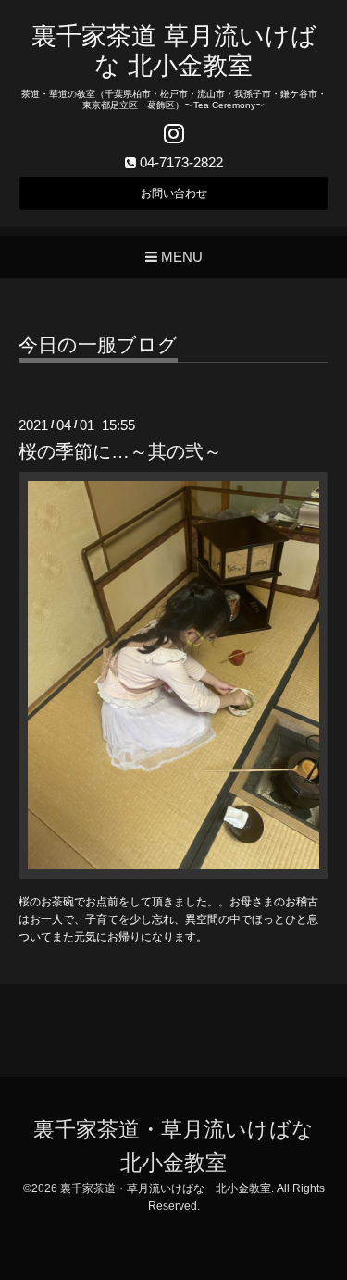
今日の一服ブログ (98, 345)
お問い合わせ (174, 193)
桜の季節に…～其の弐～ (120, 451)
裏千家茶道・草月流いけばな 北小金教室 (165, 1188)
